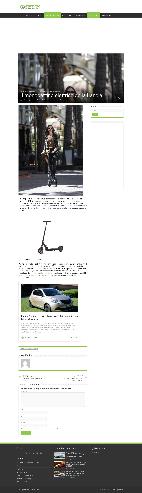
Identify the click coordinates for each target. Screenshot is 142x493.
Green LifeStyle (80, 15)
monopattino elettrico (56, 199)
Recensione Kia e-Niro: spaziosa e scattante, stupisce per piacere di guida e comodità (72, 378)
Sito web (23, 422)
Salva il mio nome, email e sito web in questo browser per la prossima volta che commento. (50, 429)
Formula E (39, 15)
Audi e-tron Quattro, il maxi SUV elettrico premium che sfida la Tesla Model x (75, 473)
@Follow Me (98, 448)
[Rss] (26, 453)
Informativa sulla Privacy (24, 479)
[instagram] (41, 453)
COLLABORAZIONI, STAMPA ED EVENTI (28, 462)
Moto (63, 15)
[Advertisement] (71, 33)
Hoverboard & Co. (93, 15)
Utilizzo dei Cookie (22, 482)
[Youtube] (37, 453)
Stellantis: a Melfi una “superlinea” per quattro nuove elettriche (33, 378)
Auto (21, 15)
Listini (70, 15)
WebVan (120, 490)
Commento (24, 391)
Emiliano (25, 100)
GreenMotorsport (22, 472)
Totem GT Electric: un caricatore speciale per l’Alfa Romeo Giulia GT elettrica (75, 455)
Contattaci (20, 466)
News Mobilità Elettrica (52, 15)
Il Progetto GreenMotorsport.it (26, 475)
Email (23, 416)
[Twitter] (33, 453)
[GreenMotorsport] (30, 6)
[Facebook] (29, 453)
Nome (23, 409)
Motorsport (29, 15)
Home (24, 91)
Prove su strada (106, 15)
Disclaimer (20, 469)
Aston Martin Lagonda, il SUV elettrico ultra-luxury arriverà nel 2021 (76, 464)
